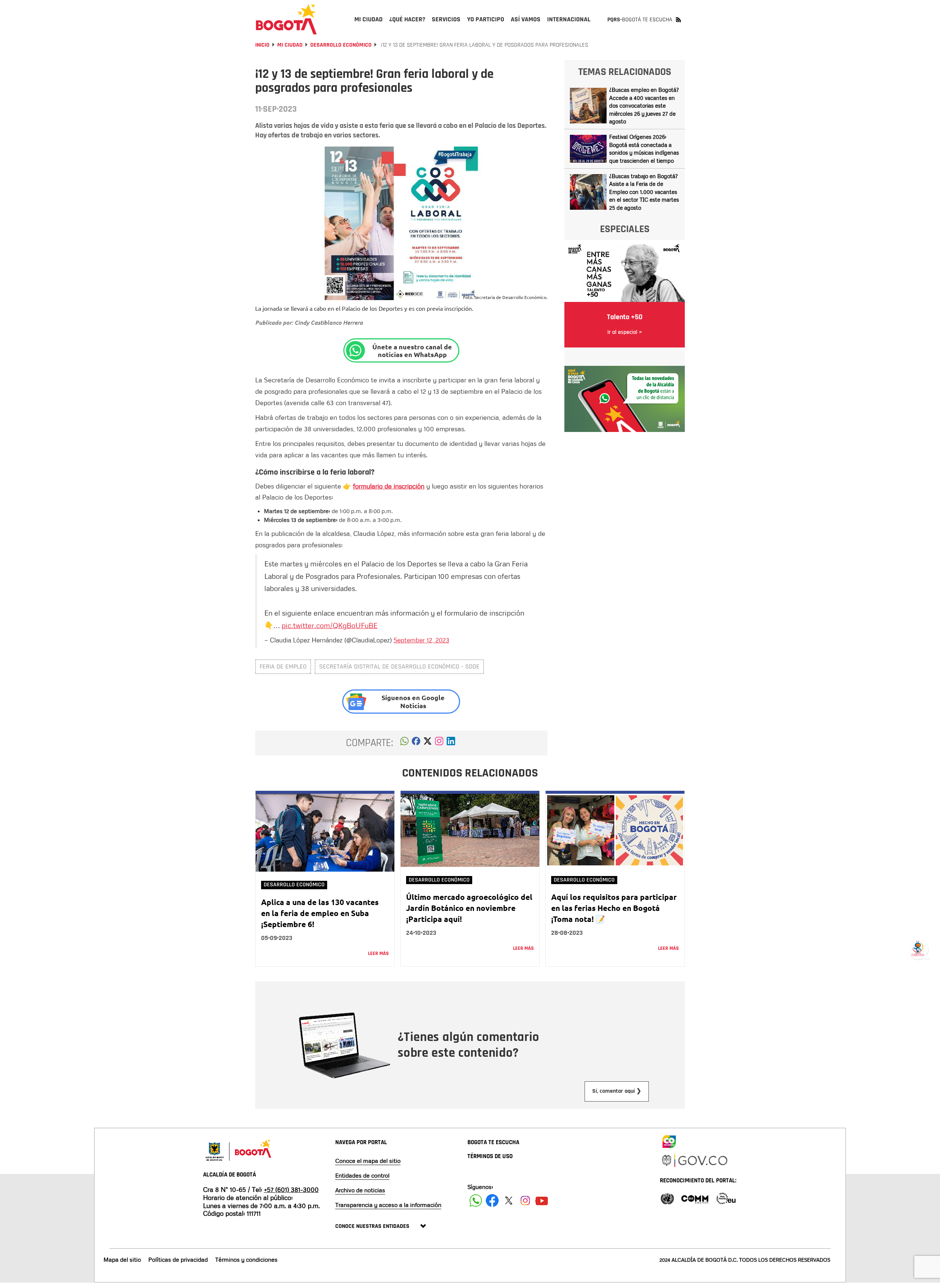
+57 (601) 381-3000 (291, 1189)
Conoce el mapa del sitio (368, 1160)
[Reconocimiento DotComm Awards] (694, 1198)
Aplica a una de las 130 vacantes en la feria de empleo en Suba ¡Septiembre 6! (320, 913)
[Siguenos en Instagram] (525, 1200)
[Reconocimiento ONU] (667, 1198)
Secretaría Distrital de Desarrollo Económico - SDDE (399, 666)
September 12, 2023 (421, 640)
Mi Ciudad (290, 45)
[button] (404, 743)
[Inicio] (286, 19)
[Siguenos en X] (508, 1200)
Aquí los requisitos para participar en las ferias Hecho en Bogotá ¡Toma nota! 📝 (614, 908)
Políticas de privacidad (178, 1259)
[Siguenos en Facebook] (475, 1200)
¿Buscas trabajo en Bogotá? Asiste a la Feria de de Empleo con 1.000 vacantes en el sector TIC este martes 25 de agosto (644, 192)
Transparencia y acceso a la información (388, 1204)
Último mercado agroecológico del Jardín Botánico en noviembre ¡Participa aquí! (469, 908)
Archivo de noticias (360, 1190)
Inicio (262, 45)
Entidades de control (362, 1175)
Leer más (378, 953)
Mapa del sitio (122, 1259)
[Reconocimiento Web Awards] (726, 1198)
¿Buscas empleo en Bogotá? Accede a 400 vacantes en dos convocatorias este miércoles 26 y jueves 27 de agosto (644, 105)
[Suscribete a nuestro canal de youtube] (541, 1200)
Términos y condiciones (246, 1259)
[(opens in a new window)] (439, 743)
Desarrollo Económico (341, 45)
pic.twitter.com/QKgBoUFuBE (329, 625)
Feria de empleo (283, 666)
